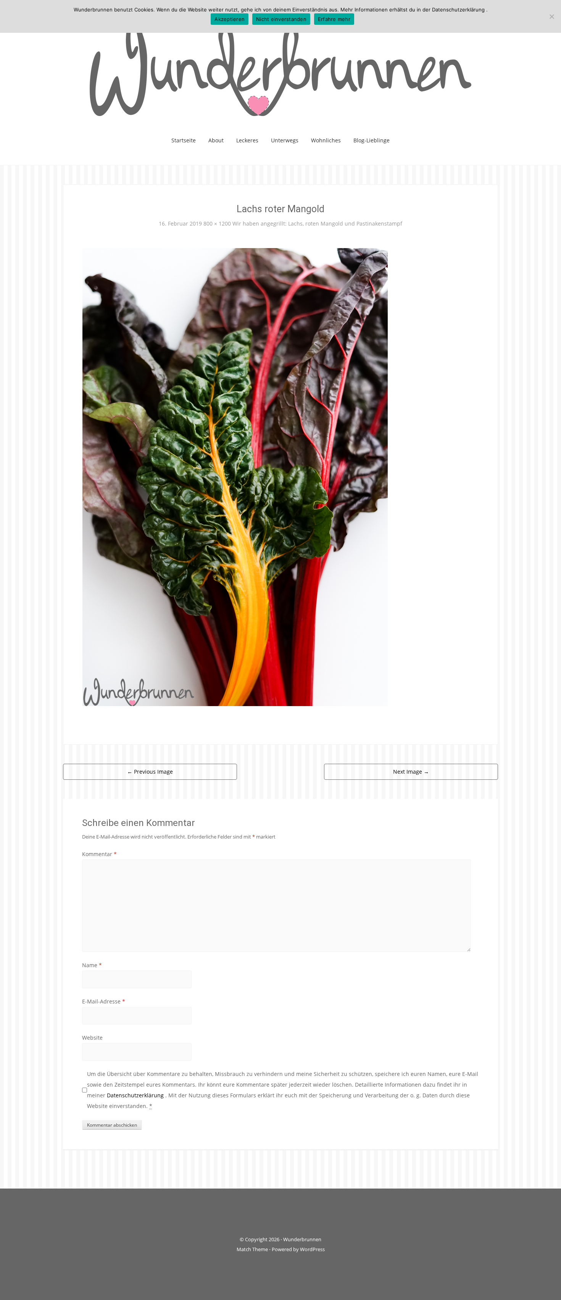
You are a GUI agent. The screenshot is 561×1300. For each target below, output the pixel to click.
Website (92, 1037)
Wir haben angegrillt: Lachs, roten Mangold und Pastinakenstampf (317, 223)
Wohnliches (326, 140)
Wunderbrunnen (302, 1239)
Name (92, 965)
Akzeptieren (229, 19)
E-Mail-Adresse (103, 1001)
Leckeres (247, 140)
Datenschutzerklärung (136, 1095)
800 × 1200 (217, 223)
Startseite (183, 140)
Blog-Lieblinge (371, 140)
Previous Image (150, 771)
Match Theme (252, 1249)
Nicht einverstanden (281, 19)
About (216, 140)
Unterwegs (284, 140)
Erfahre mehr (334, 19)
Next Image (411, 771)
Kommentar (99, 854)
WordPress (312, 1249)
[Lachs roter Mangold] (235, 476)
